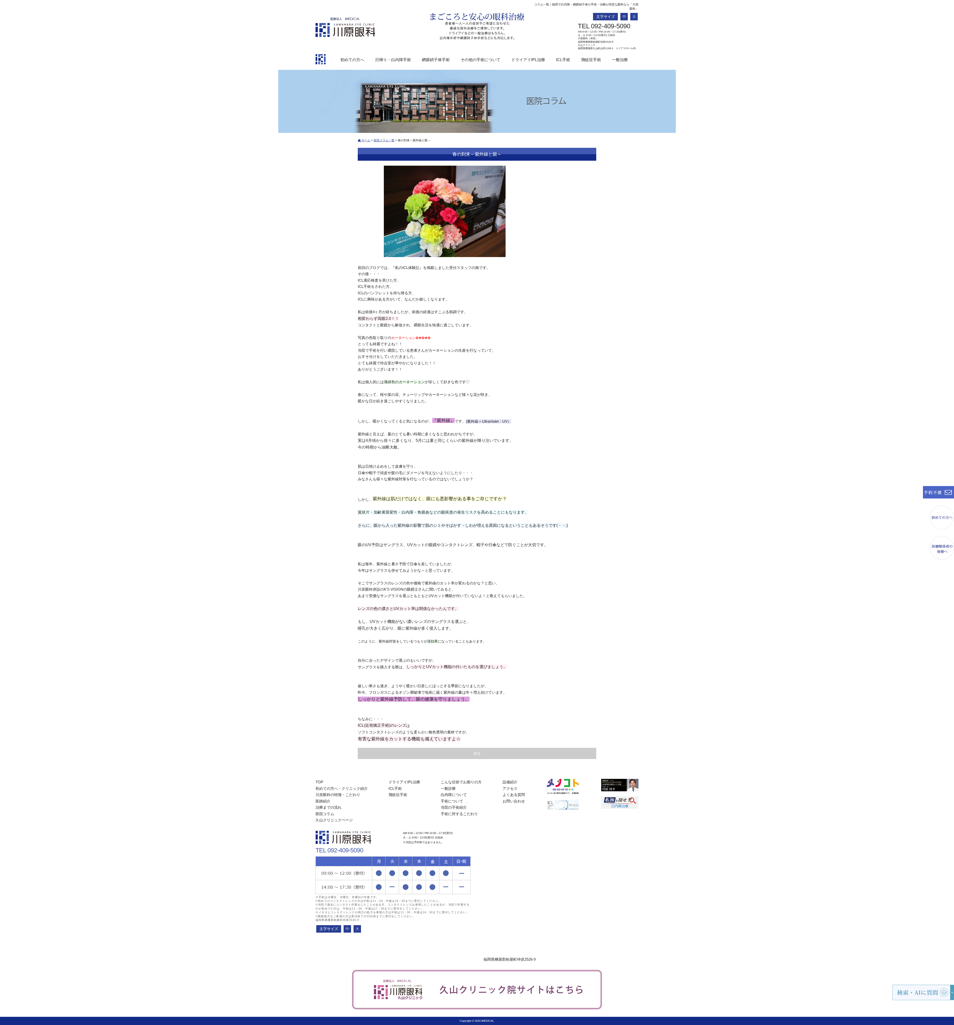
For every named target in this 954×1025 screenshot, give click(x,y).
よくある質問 (514, 795)
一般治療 (620, 60)
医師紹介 (323, 801)
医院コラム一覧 (384, 140)
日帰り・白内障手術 (393, 60)
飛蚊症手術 (591, 60)
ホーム (365, 140)
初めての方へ (352, 60)
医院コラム (325, 814)
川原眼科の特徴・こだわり (338, 795)
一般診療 (448, 788)
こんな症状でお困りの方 (461, 782)
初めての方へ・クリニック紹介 (342, 788)
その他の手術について (480, 60)
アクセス (510, 788)
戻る (477, 753)
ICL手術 (563, 60)
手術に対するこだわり (459, 814)
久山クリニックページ (334, 820)
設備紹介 (510, 782)
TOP (319, 782)
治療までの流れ (329, 807)
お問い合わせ (514, 801)
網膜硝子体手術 (436, 60)
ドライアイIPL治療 (528, 60)
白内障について (454, 795)
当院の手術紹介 (454, 807)
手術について (452, 801)
